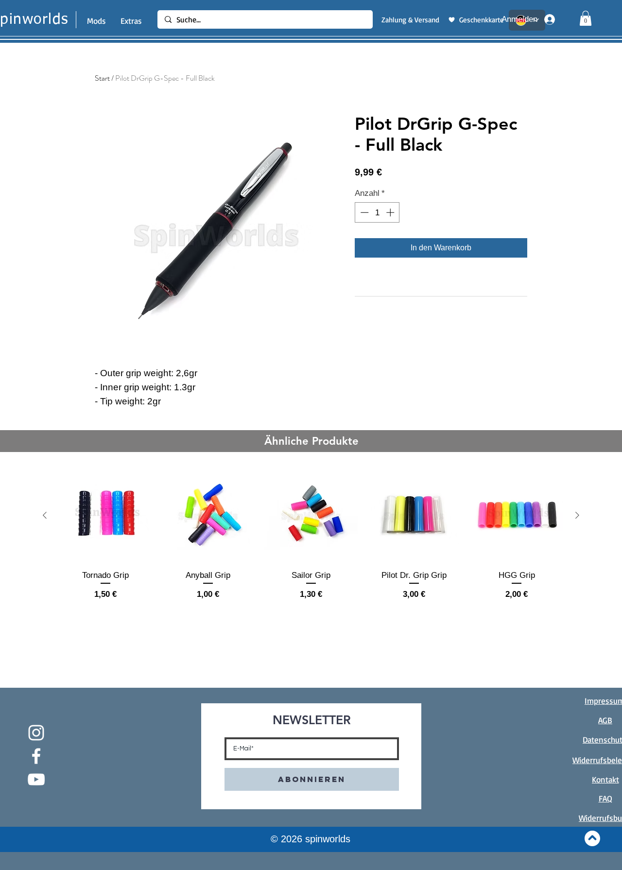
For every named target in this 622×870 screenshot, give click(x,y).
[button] (585, 18)
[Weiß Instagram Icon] (36, 732)
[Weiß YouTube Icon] (36, 779)
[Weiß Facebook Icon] (36, 756)
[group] (311, 540)
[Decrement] (363, 212)
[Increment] (391, 212)
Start (102, 78)
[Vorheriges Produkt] (45, 515)
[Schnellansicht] (105, 515)
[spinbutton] (377, 212)
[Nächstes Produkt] (577, 515)
